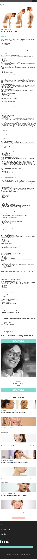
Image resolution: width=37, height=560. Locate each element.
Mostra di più (18, 517)
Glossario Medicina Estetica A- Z (22, 2)
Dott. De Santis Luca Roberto (11, 410)
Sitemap (2, 538)
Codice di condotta (3, 534)
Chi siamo (2, 525)
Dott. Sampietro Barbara (11, 493)
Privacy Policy (3, 530)
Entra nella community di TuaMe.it (5, 529)
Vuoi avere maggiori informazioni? (18, 341)
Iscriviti (16, 546)
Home (2, 524)
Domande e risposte (12, 2)
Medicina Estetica (7, 29)
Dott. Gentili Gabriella (10, 427)
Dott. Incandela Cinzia (10, 460)
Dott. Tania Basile (18, 384)
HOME (2, 29)
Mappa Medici (3, 535)
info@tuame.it (28, 554)
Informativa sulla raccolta (18, 559)
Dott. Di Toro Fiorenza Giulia (11, 443)
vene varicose (5, 332)
